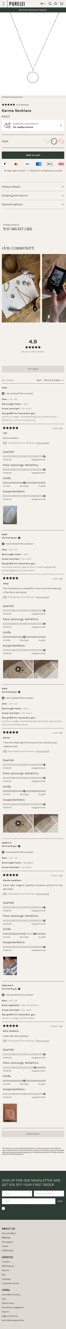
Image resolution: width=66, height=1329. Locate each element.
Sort (39, 380)
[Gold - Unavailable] (46, 141)
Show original (42, 443)
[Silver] (54, 141)
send (59, 1201)
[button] (15, 104)
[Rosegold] (61, 141)
